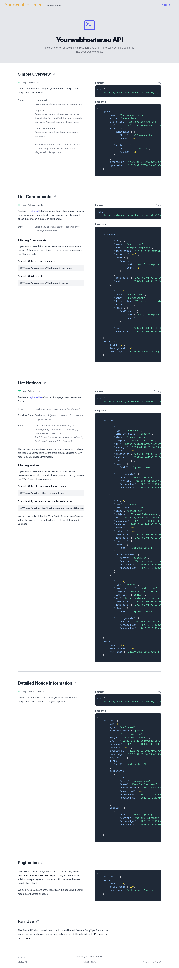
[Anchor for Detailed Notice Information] (75, 683)
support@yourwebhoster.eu (89, 956)
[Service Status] (23, 4)
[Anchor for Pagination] (42, 862)
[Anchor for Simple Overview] (54, 74)
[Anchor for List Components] (55, 196)
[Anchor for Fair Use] (37, 921)
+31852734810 (89, 962)
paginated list (35, 397)
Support (166, 5)
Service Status (54, 5)
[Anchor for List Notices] (44, 382)
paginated (34, 211)
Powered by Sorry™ (152, 962)
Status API (23, 962)
